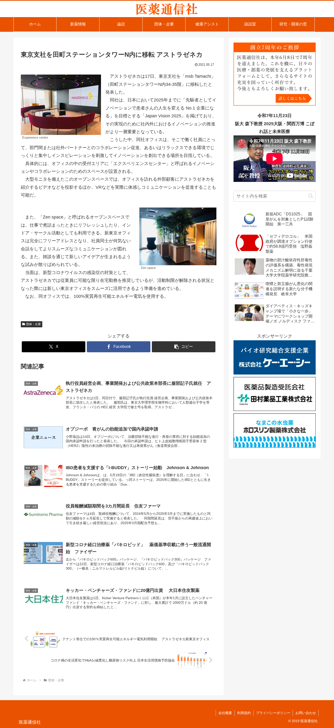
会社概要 (225, 713)
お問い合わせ (305, 713)
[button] (183, 346)
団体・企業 (33, 324)
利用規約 (244, 713)
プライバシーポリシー (273, 713)
